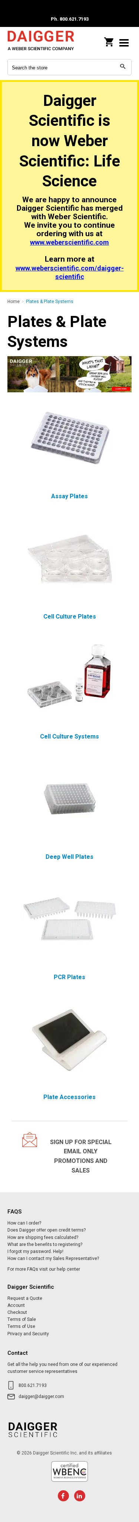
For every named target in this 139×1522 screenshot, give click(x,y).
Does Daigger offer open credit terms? (46, 1230)
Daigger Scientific (40, 43)
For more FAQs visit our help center (43, 1269)
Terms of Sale (21, 1319)
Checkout (17, 1312)
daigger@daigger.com (41, 1396)
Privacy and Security (28, 1333)
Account (16, 1305)
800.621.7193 (33, 1385)
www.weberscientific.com (69, 243)
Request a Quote (24, 1298)
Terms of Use (21, 1326)
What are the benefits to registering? (44, 1244)
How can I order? (24, 1223)
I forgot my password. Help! (35, 1251)
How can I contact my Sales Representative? (53, 1258)
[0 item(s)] (109, 40)
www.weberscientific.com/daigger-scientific (70, 273)
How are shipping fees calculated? (42, 1237)
